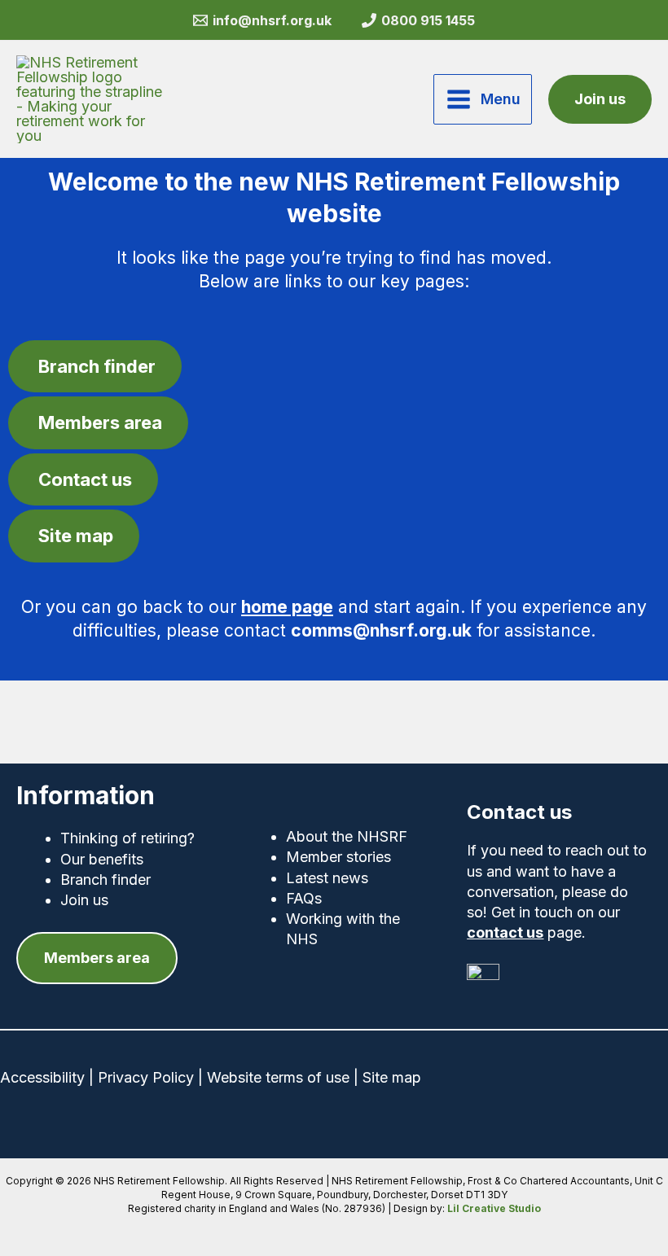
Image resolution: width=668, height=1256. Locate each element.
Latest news (327, 877)
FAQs (304, 898)
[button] (600, 99)
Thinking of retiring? (127, 838)
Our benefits (101, 859)
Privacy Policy (146, 1077)
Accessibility (42, 1077)
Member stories (338, 856)
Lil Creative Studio (494, 1208)
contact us (505, 932)
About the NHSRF (346, 836)
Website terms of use (278, 1077)
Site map (392, 1077)
